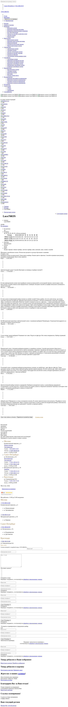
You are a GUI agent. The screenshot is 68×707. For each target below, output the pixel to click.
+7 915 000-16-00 (5, 503)
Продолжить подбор (6, 680)
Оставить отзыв (39, 417)
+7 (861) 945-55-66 (13, 481)
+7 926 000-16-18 (5, 514)
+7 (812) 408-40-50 (14, 462)
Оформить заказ (17, 670)
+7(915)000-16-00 (13, 449)
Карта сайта (3, 545)
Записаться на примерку (11, 19)
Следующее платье (62, 213)
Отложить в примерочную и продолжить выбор (14, 626)
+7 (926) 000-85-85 (14, 450)
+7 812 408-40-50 (5, 527)
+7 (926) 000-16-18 (14, 471)
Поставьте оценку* (6, 568)
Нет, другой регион (10, 705)
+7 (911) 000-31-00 (14, 464)
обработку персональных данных (32, 579)
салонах (21, 674)
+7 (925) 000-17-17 (14, 473)
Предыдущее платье (9, 212)
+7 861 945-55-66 (5, 541)
